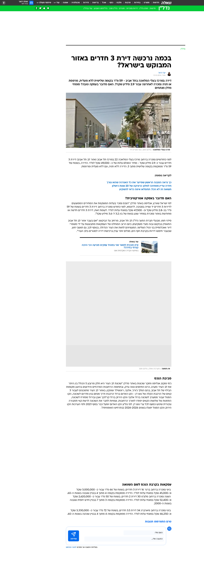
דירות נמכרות (132, 8)
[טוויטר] (40, 8)
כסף (111, 3)
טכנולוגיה (75, 3)
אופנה (65, 3)
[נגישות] (4, 3)
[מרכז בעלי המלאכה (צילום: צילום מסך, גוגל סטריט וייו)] (118, 122)
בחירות (137, 3)
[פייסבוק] (36, 8)
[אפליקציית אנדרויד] (48, 8)
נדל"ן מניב (113, 8)
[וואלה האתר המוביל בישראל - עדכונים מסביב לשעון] (166, 2)
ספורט (146, 3)
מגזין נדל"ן (143, 8)
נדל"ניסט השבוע (100, 8)
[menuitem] (154, 2)
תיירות (86, 3)
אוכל (104, 3)
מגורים (122, 8)
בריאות (95, 3)
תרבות (128, 3)
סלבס (119, 3)
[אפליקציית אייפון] (44, 8)
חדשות (156, 3)
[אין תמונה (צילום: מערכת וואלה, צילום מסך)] (118, 316)
